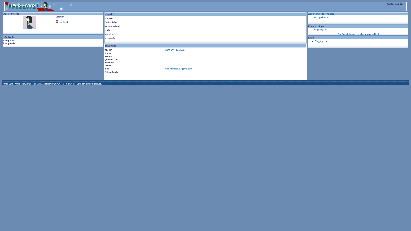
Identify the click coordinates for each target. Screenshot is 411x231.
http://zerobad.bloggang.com (178, 69)
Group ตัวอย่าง (321, 17)
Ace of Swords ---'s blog (321, 14)
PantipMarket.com (43, 84)
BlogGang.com (79, 84)
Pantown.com (58, 84)
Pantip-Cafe (8, 84)
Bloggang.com (321, 29)
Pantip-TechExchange (24, 84)
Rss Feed (63, 22)
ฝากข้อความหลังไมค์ (175, 50)
